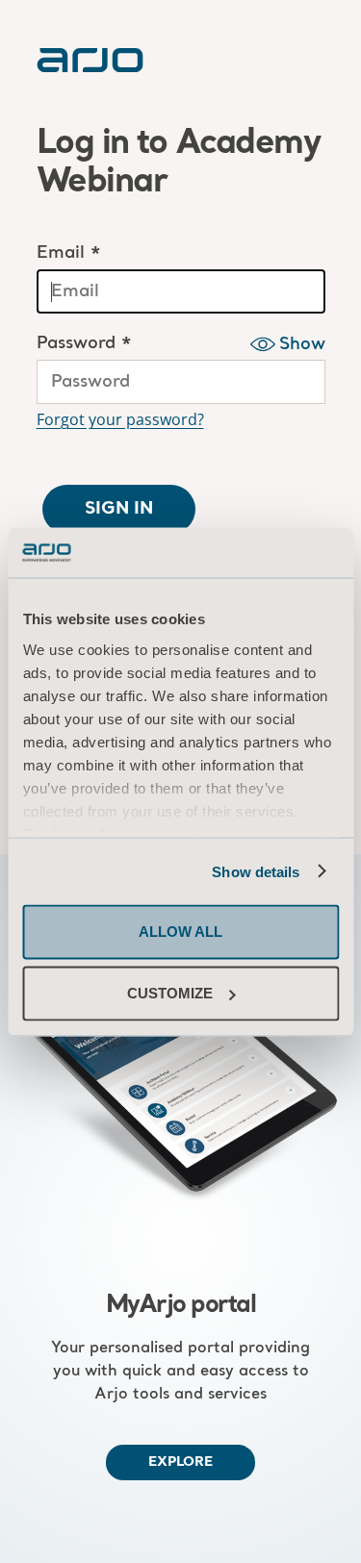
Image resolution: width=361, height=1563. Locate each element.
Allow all (180, 931)
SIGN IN (119, 508)
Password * (84, 344)
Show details (255, 871)
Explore (180, 1462)
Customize (170, 993)
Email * (69, 253)
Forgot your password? (120, 419)
